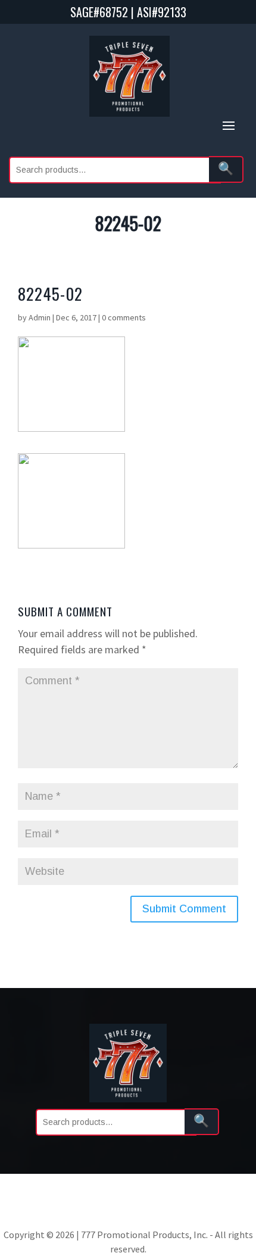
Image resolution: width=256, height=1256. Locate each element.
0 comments (124, 317)
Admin (40, 317)
